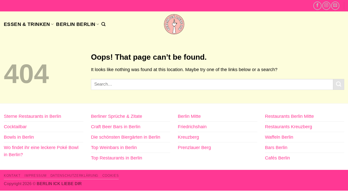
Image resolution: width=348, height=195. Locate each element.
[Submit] (338, 84)
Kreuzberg (188, 137)
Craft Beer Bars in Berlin (115, 126)
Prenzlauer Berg (194, 147)
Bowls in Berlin (19, 137)
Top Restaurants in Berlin (116, 157)
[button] (103, 24)
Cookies (110, 175)
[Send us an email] (335, 6)
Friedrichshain (192, 126)
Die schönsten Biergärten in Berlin (125, 137)
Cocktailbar (15, 126)
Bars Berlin (276, 147)
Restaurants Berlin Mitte (289, 116)
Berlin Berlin (75, 24)
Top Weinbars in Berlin (114, 147)
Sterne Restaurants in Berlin (32, 116)
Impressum (35, 175)
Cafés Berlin (277, 157)
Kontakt (12, 175)
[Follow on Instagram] (326, 6)
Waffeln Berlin (279, 137)
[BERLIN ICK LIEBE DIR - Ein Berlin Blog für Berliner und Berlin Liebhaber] (174, 24)
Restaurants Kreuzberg (288, 126)
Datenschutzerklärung (74, 175)
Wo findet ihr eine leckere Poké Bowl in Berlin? (41, 151)
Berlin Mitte (189, 116)
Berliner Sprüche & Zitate (116, 116)
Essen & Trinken (27, 24)
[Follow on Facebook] (317, 6)
